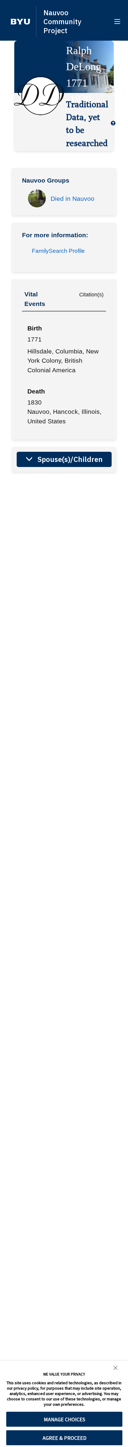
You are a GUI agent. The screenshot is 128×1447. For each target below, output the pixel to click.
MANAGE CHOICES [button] (64, 1419)
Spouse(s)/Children (70, 459)
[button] (20, 22)
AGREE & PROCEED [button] (64, 1437)
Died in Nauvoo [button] (72, 198)
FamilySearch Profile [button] (58, 251)
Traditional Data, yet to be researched (87, 123)
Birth (34, 328)
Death (36, 391)
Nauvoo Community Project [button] (62, 21)
